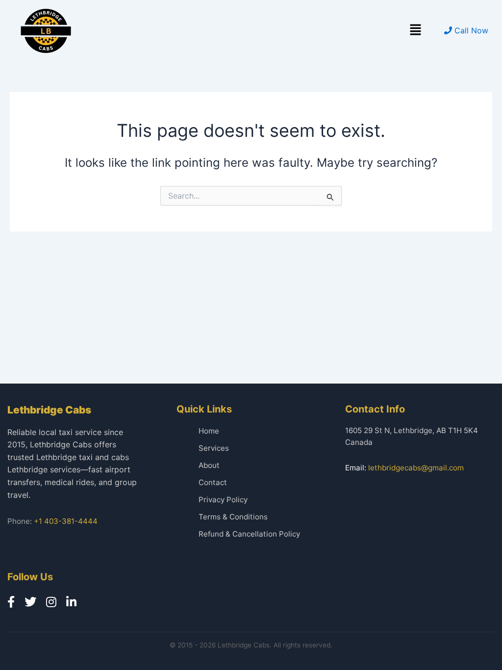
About (209, 465)
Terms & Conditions (233, 516)
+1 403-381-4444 (66, 521)
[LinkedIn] (71, 602)
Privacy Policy (223, 499)
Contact (213, 482)
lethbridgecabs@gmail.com (416, 467)
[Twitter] (30, 602)
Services (214, 448)
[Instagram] (51, 602)
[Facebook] (11, 602)
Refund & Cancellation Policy (249, 534)
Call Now (470, 30)
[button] (415, 30)
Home (209, 431)
